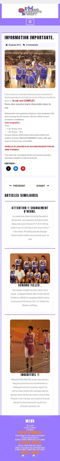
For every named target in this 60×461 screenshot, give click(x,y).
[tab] (30, 22)
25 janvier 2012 (15, 45)
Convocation (30, 427)
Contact (30, 429)
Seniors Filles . (30, 285)
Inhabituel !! (30, 374)
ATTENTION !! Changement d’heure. (30, 210)
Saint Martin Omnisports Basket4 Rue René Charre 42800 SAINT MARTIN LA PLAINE (30, 437)
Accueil (30, 425)
